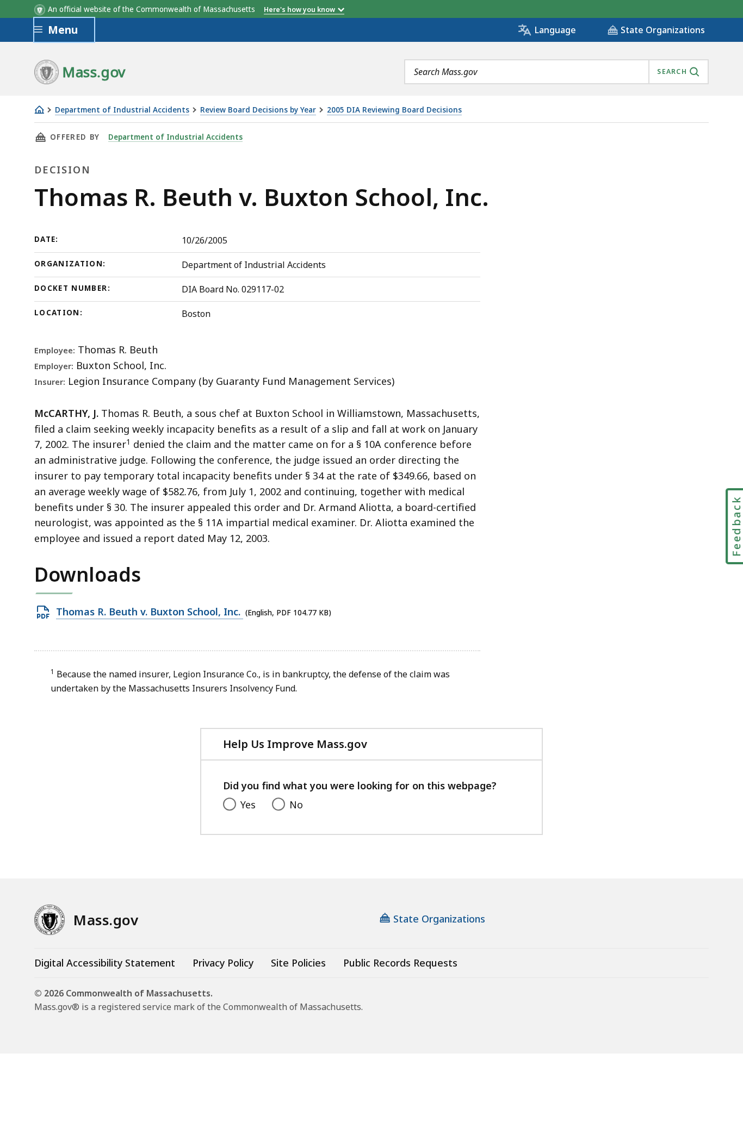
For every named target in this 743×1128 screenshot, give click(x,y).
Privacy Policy (223, 962)
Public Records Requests (400, 962)
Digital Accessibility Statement (104, 962)
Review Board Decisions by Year (258, 110)
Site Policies (298, 962)
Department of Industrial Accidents (122, 110)
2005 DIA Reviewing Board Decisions (394, 110)
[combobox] (556, 71)
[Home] (39, 109)
